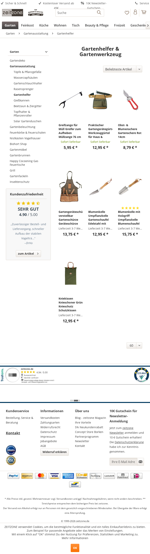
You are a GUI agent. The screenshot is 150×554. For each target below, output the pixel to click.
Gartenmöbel (18, 149)
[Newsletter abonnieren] (140, 462)
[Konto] (135, 13)
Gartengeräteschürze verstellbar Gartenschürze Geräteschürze (71, 217)
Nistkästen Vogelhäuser (25, 138)
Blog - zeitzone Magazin (90, 418)
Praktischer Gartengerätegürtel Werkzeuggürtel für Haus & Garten (100, 131)
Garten (14, 52)
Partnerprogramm (87, 436)
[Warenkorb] (144, 13)
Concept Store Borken (89, 432)
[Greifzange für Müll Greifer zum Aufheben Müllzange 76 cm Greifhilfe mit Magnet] (71, 99)
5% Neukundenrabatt (89, 427)
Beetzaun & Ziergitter (28, 106)
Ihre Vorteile (83, 422)
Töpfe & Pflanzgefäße (27, 72)
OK (75, 548)
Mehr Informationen (75, 538)
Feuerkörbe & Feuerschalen (28, 132)
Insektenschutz (19, 182)
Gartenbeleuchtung (22, 127)
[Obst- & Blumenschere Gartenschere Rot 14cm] (130, 99)
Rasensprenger (24, 89)
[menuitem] (19, 3)
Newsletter (82, 441)
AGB (43, 446)
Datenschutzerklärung (129, 442)
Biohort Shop (18, 144)
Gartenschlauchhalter (28, 83)
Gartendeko (17, 60)
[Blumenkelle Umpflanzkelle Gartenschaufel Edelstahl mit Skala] (100, 186)
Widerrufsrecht (50, 427)
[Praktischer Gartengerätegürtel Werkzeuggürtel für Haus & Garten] (100, 99)
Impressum (47, 436)
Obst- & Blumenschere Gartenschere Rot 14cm (129, 131)
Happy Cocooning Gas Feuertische (24, 163)
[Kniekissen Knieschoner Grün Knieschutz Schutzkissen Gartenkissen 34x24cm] (71, 273)
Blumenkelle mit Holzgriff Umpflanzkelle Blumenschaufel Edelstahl (129, 218)
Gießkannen (21, 100)
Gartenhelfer (22, 95)
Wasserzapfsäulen (26, 77)
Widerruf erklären (55, 452)
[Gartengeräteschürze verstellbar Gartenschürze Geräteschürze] (71, 186)
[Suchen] (99, 13)
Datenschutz (48, 432)
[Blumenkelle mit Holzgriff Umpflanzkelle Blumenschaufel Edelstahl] (130, 186)
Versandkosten (50, 418)
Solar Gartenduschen (27, 121)
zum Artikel (26, 253)
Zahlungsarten (50, 422)
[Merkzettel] (126, 13)
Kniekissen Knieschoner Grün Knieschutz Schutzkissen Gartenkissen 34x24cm (71, 304)
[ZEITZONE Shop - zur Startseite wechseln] (22, 14)
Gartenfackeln (19, 176)
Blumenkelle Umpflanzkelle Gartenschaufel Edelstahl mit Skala (98, 218)
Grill (12, 170)
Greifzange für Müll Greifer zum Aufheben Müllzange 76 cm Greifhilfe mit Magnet (70, 131)
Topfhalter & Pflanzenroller (23, 113)
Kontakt (13, 433)
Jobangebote (48, 441)
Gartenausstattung (22, 66)
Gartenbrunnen (20, 155)
